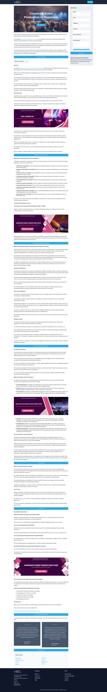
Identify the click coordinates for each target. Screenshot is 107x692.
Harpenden (34, 610)
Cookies (66, 677)
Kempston (44, 657)
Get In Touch (81, 53)
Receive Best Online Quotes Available (41, 243)
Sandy (43, 663)
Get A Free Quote (41, 650)
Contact (90, 2)
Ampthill (17, 664)
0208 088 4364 (17, 684)
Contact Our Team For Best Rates (41, 155)
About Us (37, 673)
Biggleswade (44, 661)
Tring (39, 610)
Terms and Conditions (69, 675)
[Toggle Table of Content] (26, 61)
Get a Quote (40, 24)
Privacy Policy (68, 673)
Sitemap (66, 679)
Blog (36, 679)
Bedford (43, 659)
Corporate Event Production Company (28, 39)
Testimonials (37, 677)
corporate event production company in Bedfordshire (31, 68)
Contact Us (41, 508)
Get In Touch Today (41, 57)
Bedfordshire (17, 610)
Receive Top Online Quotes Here (41, 614)
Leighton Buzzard (24, 610)
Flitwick (30, 610)
